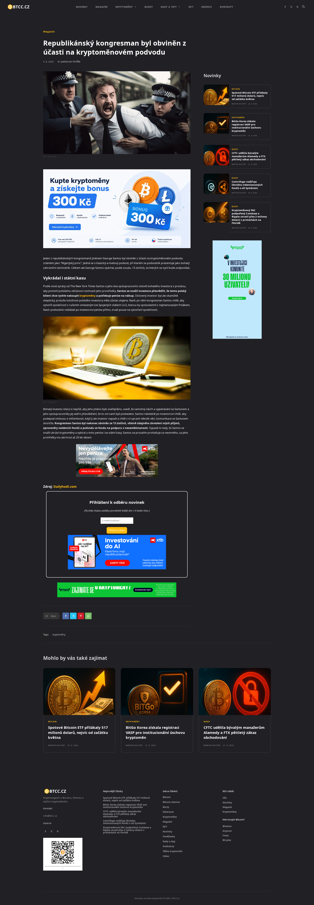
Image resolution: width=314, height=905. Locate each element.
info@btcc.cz (50, 815)
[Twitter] (291, 7)
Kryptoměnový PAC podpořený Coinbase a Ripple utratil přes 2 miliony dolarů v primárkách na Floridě (249, 216)
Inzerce (47, 823)
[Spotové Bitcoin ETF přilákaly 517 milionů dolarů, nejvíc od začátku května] (216, 95)
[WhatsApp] (88, 616)
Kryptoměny (238, 117)
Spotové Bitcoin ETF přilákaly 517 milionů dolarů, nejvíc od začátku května (250, 96)
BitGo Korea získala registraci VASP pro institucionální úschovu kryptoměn (246, 125)
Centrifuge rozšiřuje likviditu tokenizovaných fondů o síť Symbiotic (247, 185)
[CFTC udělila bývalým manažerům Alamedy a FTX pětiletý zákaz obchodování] (216, 155)
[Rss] (297, 7)
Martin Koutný (239, 104)
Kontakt (47, 808)
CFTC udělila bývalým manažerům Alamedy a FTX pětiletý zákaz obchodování (249, 156)
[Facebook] (285, 7)
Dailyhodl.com (65, 486)
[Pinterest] (81, 616)
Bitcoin (236, 89)
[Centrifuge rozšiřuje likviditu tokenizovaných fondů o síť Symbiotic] (216, 184)
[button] (303, 7)
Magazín (49, 31)
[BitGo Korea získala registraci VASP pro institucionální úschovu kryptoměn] (216, 123)
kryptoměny (87, 295)
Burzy (235, 149)
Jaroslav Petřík (70, 62)
